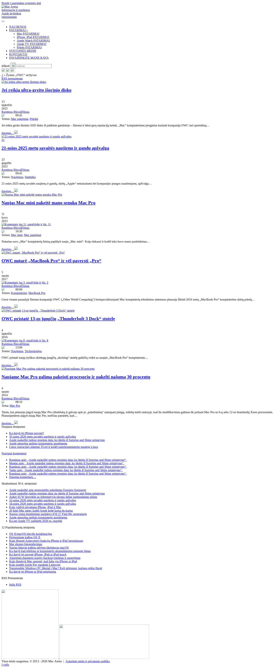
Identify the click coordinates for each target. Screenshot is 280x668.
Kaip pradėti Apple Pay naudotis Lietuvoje (34, 564)
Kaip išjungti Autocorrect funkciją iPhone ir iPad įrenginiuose (46, 540)
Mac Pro (15, 405)
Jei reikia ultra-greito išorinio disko (36, 90)
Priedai (34, 119)
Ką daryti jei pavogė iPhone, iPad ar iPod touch (37, 554)
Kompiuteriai (19, 293)
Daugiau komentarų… (22, 477)
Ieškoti (6, 66)
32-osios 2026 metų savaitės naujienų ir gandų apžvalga (42, 500)
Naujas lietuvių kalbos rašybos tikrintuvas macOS (39, 547)
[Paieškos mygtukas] (13, 65)
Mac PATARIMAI (28, 33)
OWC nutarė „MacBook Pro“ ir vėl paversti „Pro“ (51, 260)
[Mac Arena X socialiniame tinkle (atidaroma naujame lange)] (13, 71)
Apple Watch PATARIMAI (33, 40)
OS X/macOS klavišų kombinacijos (30, 533)
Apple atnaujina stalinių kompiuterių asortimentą (38, 443)
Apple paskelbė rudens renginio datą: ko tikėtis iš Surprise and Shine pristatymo (57, 440)
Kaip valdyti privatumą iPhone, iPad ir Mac (35, 507)
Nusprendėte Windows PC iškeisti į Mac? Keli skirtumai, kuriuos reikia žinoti (55, 568)
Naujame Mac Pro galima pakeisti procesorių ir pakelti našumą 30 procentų (76, 376)
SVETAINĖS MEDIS (22, 50)
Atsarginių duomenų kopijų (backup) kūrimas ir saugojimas (44, 557)
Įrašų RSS (15, 584)
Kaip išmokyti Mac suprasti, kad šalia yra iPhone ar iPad (43, 561)
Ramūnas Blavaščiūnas (15, 111)
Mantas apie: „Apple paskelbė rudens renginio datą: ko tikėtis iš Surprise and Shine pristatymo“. (66, 463)
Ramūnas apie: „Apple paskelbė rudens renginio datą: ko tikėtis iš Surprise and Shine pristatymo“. (68, 459)
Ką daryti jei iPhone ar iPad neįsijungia (32, 571)
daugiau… (8, 133)
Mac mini (16, 235)
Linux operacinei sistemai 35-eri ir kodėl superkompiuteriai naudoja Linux (53, 447)
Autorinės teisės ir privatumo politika (88, 661)
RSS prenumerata (12, 78)
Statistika (30, 177)
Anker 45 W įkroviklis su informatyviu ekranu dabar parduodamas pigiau (53, 496)
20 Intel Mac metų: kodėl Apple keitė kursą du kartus (41, 510)
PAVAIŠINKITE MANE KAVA (29, 57)
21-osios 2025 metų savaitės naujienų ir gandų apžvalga (55, 147)
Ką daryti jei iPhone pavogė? (26, 433)
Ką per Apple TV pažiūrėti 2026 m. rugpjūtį (35, 521)
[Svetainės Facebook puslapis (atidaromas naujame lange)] (8, 71)
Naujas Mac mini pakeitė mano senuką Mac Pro (48, 202)
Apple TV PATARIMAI (31, 44)
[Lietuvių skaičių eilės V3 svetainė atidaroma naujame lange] (140, 624)
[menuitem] (143, 27)
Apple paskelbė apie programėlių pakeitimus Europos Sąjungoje (47, 490)
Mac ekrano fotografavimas (25, 544)
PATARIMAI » (18, 30)
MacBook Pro (36, 293)
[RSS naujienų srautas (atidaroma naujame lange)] (4, 71)
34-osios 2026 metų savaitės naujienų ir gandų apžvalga (42, 503)
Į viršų (5, 664)
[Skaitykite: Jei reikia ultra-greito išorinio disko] (24, 82)
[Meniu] (3, 21)
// (2, 75)
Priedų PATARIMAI (29, 47)
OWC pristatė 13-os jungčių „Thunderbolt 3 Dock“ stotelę (58, 318)
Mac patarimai (19, 119)
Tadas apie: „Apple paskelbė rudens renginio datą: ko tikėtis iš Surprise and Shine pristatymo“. (65, 470)
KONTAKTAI (18, 54)
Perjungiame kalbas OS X (24, 537)
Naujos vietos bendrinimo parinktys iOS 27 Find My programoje (48, 514)
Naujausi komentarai (14, 453)
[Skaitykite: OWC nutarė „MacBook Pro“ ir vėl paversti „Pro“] (33, 252)
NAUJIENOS (17, 26)
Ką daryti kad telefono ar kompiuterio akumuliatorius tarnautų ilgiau (50, 551)
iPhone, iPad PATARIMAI (33, 37)
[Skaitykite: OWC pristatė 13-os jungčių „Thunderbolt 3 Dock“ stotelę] (38, 310)
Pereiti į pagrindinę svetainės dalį (21, 3)
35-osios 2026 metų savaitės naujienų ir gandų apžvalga (42, 436)
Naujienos (17, 177)
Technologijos (33, 351)
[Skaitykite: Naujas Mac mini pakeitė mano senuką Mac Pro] (32, 194)
